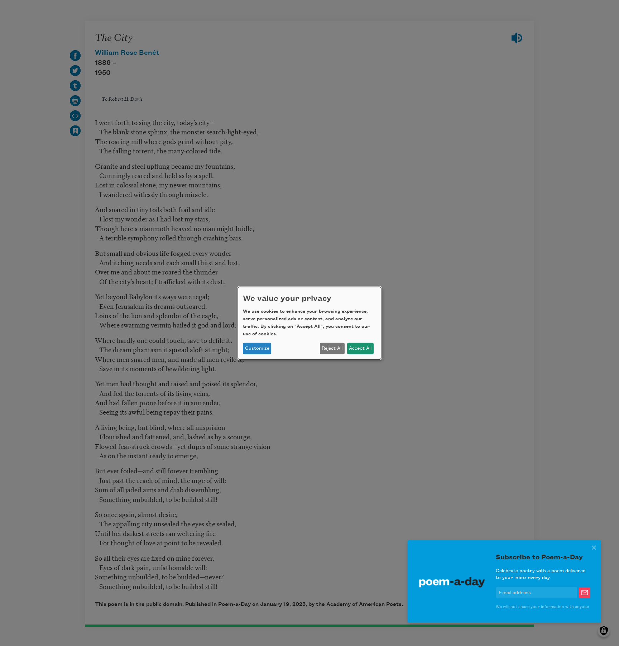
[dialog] (309, 323)
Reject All (332, 348)
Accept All (360, 348)
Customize (257, 348)
